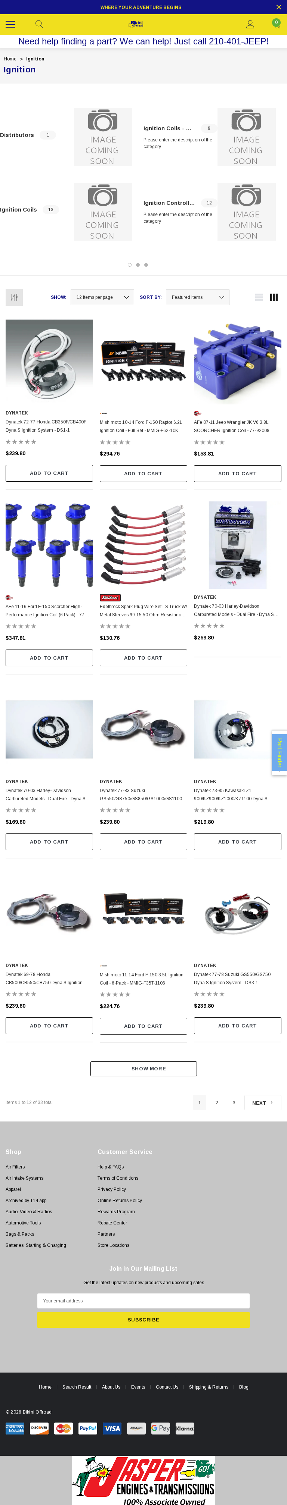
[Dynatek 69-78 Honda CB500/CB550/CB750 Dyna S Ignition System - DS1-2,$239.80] (49, 913)
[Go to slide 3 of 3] (146, 265)
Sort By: (151, 297)
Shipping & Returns (208, 1387)
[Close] (278, 7)
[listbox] (197, 297)
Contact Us (167, 1387)
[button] (143, 1480)
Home (45, 1387)
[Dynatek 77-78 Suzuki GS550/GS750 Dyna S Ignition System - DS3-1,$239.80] (237, 913)
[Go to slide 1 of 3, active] (130, 265)
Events (138, 1387)
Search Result (76, 1387)
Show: (59, 297)
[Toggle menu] (11, 23)
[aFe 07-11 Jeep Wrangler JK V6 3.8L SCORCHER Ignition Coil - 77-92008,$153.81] (237, 360)
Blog (244, 1387)
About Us (111, 1387)
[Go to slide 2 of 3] (138, 265)
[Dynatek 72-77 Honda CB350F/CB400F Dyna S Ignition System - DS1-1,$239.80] (49, 360)
